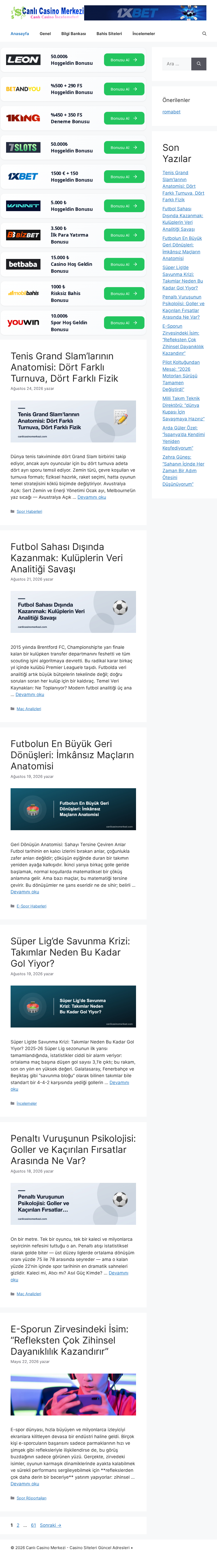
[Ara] (198, 64)
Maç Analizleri (29, 708)
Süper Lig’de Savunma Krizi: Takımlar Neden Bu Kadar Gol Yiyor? (70, 952)
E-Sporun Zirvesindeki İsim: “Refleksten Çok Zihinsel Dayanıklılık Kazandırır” (70, 1340)
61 (34, 1525)
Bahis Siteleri (109, 33)
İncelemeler (144, 33)
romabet (171, 111)
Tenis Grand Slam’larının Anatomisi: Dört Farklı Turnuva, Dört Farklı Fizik (64, 367)
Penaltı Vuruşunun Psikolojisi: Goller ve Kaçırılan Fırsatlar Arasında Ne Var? (73, 1149)
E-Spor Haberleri (31, 906)
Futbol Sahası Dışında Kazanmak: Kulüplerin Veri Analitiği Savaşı (67, 557)
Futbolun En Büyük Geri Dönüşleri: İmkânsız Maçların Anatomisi (72, 754)
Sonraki (50, 1525)
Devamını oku (92, 497)
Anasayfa (20, 33)
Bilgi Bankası (73, 33)
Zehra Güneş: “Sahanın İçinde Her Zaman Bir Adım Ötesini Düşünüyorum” (183, 470)
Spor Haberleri (29, 511)
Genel (45, 33)
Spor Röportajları (31, 1498)
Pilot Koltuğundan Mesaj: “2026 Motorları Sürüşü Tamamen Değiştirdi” (181, 376)
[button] (204, 34)
